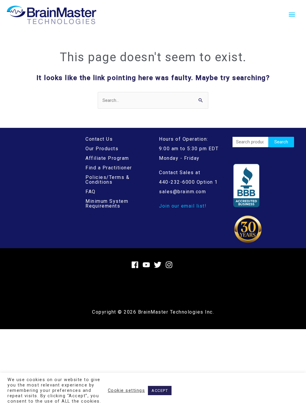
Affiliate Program (107, 158)
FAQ (90, 191)
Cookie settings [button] (126, 390)
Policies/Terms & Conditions (107, 179)
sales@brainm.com (182, 191)
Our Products (101, 148)
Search (281, 142)
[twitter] (159, 265)
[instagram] (170, 265)
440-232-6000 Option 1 (188, 182)
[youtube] (147, 265)
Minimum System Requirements (106, 203)
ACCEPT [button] (160, 390)
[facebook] (136, 265)
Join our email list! (182, 206)
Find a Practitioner (108, 168)
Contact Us (99, 139)
